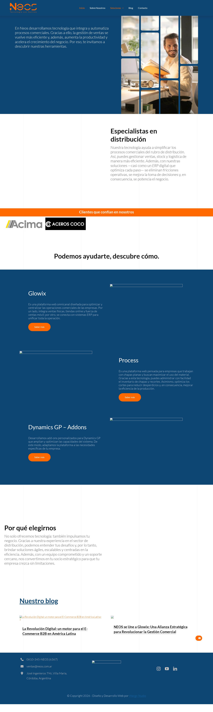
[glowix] (112, 616)
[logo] (23, 4)
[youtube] (166, 668)
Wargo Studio (137, 696)
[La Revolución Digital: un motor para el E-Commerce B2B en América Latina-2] (61, 616)
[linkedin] (175, 668)
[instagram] (158, 668)
